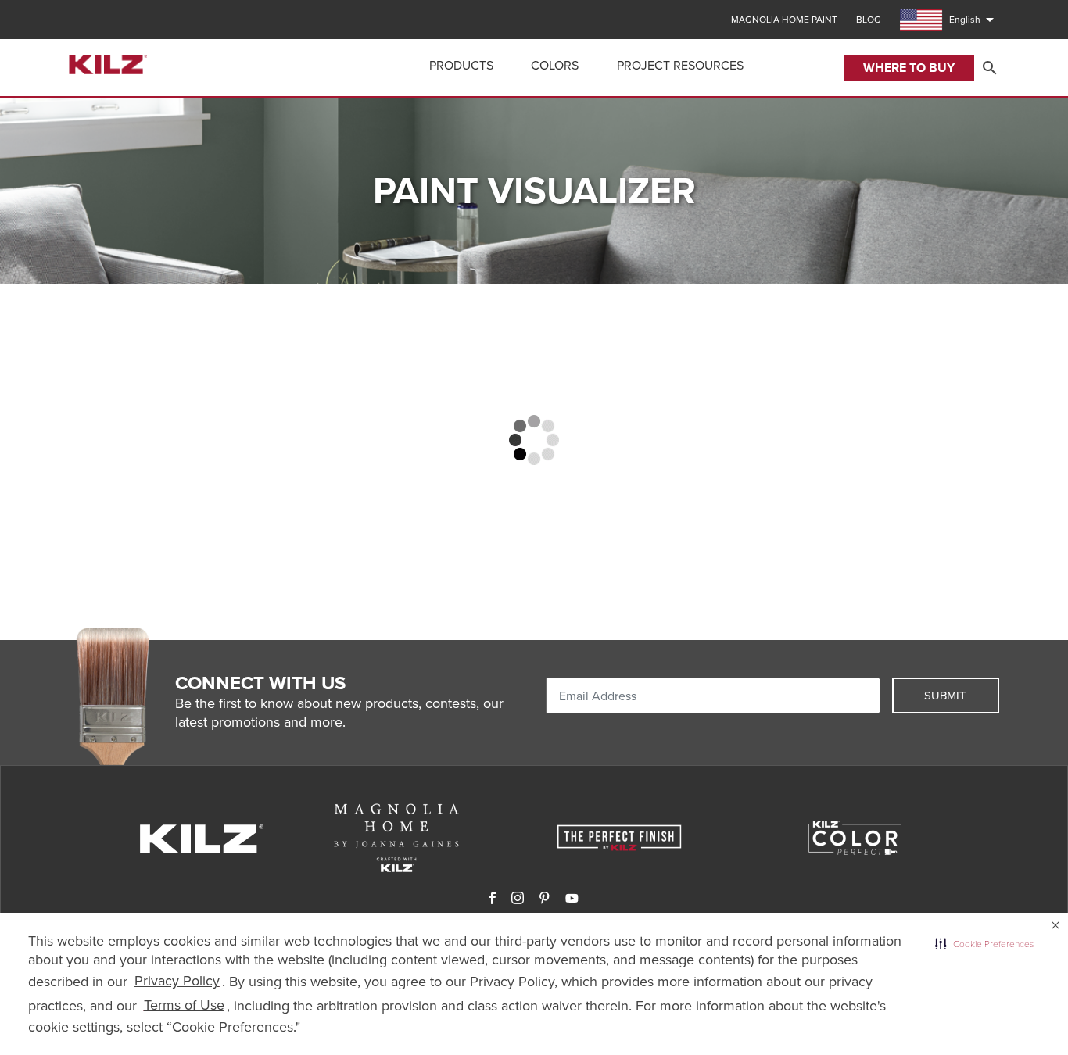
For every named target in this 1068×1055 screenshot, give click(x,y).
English (974, 19)
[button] (984, 944)
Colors (555, 65)
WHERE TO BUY (909, 68)
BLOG (868, 19)
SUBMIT (945, 695)
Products (461, 65)
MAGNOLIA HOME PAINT (784, 19)
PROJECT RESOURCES (680, 65)
